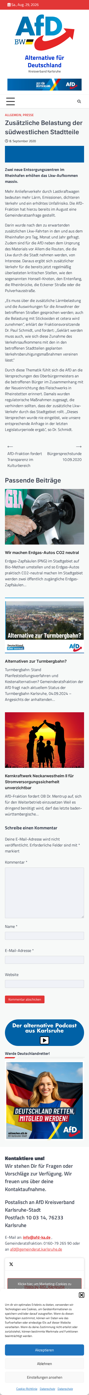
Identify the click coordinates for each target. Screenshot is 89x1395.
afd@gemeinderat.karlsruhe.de (36, 1249)
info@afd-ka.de (36, 1237)
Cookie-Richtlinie (26, 1388)
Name (11, 926)
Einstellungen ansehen (44, 1377)
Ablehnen (44, 1363)
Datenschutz (47, 1388)
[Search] (79, 101)
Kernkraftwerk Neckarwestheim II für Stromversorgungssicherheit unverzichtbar (39, 781)
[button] (81, 1295)
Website (12, 974)
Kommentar (16, 862)
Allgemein (13, 115)
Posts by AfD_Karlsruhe (45, 1286)
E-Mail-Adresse (19, 950)
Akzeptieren (44, 1350)
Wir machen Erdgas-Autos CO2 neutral (42, 552)
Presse (28, 115)
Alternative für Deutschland (44, 61)
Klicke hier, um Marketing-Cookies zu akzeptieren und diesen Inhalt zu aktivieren (45, 1286)
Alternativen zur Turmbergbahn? (36, 661)
